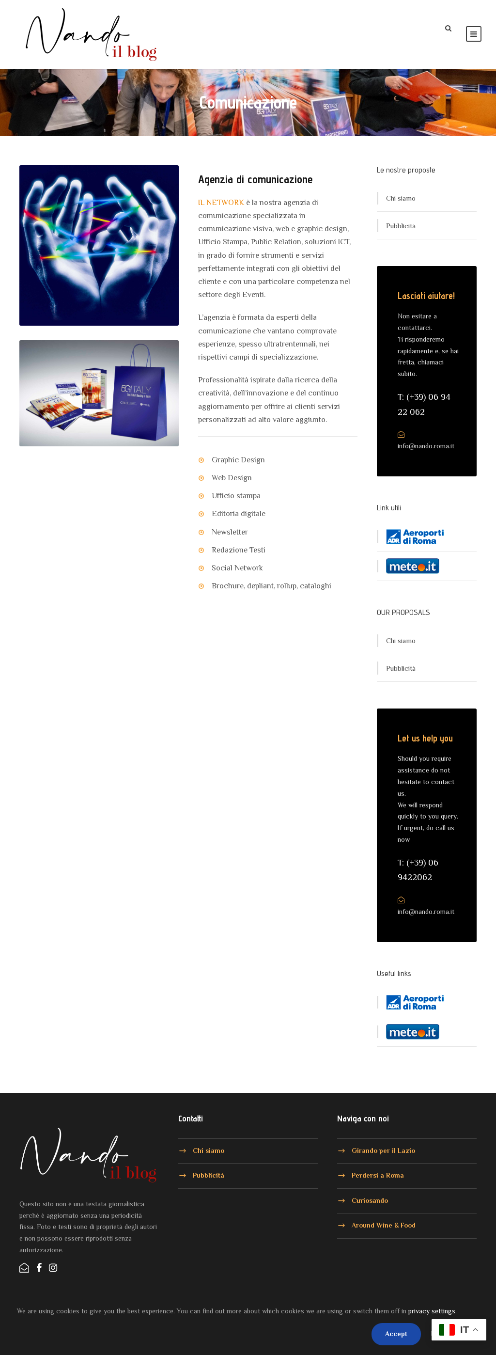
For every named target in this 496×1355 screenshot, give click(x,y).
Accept (396, 1334)
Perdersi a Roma (378, 1175)
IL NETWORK (221, 202)
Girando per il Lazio (383, 1150)
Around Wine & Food (384, 1225)
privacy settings (431, 1311)
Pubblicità (401, 225)
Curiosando (370, 1200)
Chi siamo (401, 198)
